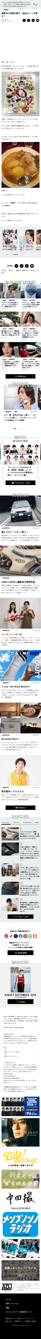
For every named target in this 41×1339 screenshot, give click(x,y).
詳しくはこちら (35, 4)
